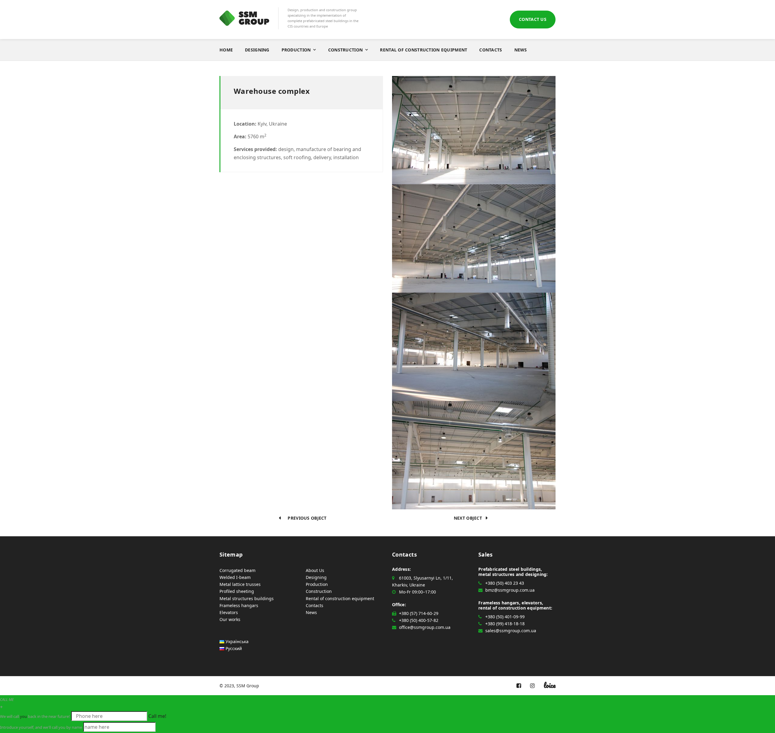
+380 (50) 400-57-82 (418, 620)
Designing (257, 50)
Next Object (470, 518)
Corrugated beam (237, 570)
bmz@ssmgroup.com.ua (510, 590)
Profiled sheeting (236, 591)
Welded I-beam (235, 577)
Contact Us (532, 19)
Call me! (157, 716)
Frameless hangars (238, 605)
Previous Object (305, 518)
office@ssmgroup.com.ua (424, 627)
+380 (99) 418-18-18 (505, 623)
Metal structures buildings (246, 598)
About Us (315, 570)
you (23, 716)
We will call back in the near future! (35, 716)
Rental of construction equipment (423, 50)
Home (226, 50)
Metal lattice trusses (240, 584)
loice (550, 685)
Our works (229, 619)
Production (296, 50)
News (520, 50)
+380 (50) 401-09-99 (505, 617)
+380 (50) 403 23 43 (504, 583)
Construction (345, 50)
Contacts (490, 50)
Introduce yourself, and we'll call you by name (41, 727)
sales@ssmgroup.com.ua (510, 630)
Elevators (228, 612)
